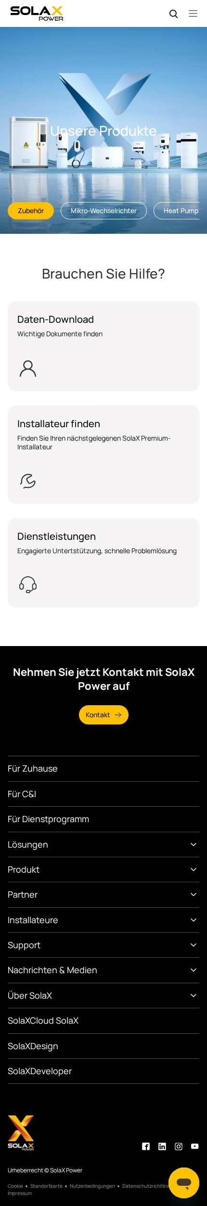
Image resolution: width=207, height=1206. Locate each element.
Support (24, 945)
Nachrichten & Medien (52, 970)
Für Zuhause (33, 768)
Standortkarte (46, 1186)
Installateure (33, 920)
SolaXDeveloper (40, 1071)
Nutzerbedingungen (92, 1186)
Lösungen (28, 844)
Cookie (15, 1186)
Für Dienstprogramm (48, 819)
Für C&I (22, 794)
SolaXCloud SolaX (43, 1020)
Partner (23, 894)
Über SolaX (30, 995)
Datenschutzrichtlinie (146, 1186)
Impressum (20, 1193)
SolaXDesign (33, 1046)
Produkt (23, 869)
